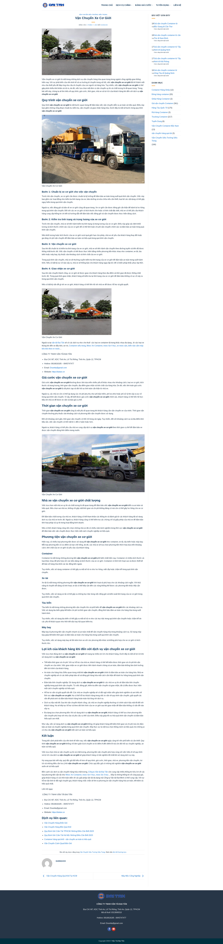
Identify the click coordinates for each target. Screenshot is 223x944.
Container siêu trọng (77, 346)
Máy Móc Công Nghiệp (131, 876)
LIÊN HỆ (177, 5)
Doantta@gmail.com (58, 368)
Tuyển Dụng (157, 121)
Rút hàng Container (160, 112)
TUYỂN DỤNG (162, 5)
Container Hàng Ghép (161, 90)
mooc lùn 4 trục (109, 346)
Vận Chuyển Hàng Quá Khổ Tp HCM (61, 876)
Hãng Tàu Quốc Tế (159, 108)
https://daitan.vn (58, 372)
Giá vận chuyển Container (162, 103)
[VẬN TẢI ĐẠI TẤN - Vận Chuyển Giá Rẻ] (53, 5)
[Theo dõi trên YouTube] (114, 929)
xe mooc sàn (122, 346)
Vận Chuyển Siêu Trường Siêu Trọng (93, 14)
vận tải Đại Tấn (57, 343)
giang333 (104, 25)
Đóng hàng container (160, 94)
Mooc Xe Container (94, 346)
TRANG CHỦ (107, 5)
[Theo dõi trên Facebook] (109, 929)
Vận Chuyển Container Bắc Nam (165, 126)
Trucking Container (159, 117)
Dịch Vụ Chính (123, 5)
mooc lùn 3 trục (102, 775)
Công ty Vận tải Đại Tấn (98, 772)
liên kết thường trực (119, 852)
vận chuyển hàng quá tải (162, 133)
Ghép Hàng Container (161, 99)
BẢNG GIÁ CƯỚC (143, 5)
